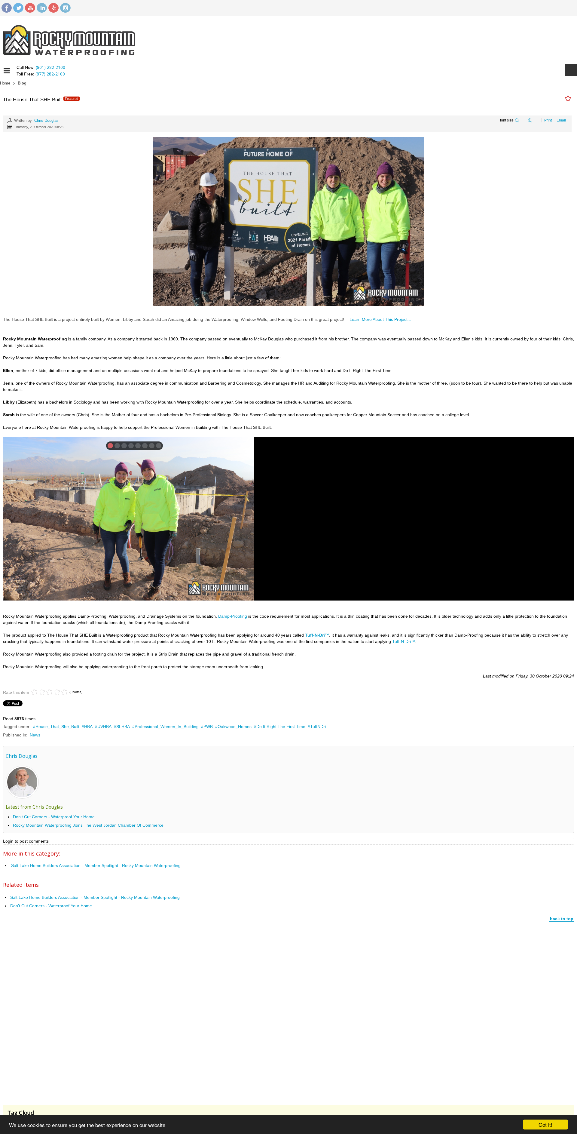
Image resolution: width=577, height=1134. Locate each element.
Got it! (545, 1124)
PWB (208, 726)
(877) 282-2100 (50, 74)
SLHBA (123, 726)
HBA (88, 726)
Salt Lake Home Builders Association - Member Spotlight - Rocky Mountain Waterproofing (96, 865)
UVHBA (104, 726)
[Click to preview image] (288, 221)
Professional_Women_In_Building (167, 726)
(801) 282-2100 (50, 67)
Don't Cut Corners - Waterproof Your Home (54, 816)
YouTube (30, 8)
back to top (561, 918)
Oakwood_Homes (235, 726)
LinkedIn (42, 8)
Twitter (18, 8)
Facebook (7, 8)
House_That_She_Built (57, 726)
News (35, 735)
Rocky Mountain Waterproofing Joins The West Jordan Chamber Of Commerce (88, 825)
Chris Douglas (46, 120)
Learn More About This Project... (380, 319)
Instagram (65, 8)
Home (5, 83)
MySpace (53, 8)
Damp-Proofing (232, 616)
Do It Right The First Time (280, 726)
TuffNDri (318, 726)
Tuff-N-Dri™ (403, 641)
